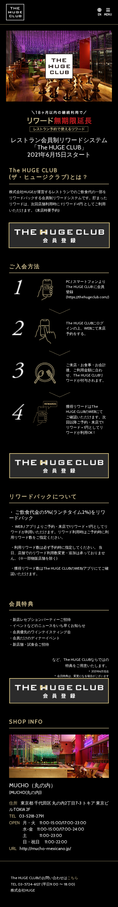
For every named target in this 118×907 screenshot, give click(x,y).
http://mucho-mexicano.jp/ (45, 848)
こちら (72, 877)
